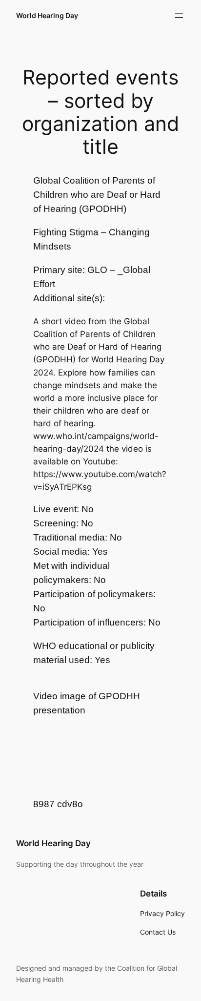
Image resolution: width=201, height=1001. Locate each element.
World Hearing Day (47, 15)
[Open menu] (179, 15)
